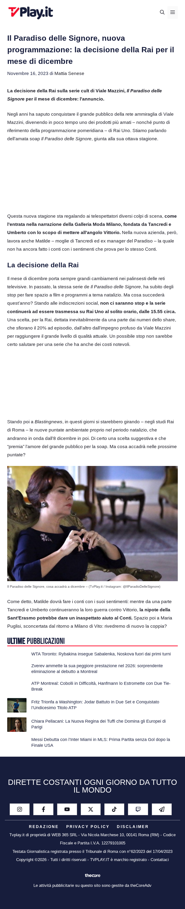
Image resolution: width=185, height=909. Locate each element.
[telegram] (162, 809)
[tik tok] (114, 809)
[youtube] (67, 809)
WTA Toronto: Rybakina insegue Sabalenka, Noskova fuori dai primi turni (101, 654)
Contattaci (160, 859)
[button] (162, 12)
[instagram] (20, 809)
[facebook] (43, 809)
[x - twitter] (91, 809)
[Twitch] (138, 809)
